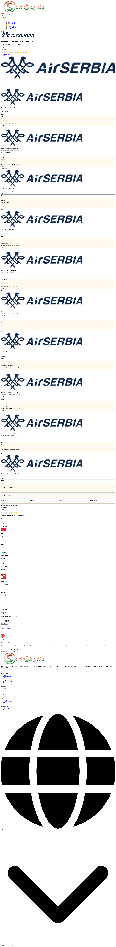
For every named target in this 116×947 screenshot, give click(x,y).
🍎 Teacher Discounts (10, 23)
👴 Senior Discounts (10, 25)
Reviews (5, 18)
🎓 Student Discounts (10, 22)
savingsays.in (7, 945)
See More (3, 613)
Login (3, 31)
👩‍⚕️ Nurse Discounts (10, 28)
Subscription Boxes (7, 19)
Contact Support (6, 628)
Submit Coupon (4, 623)
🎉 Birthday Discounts (11, 26)
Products (2, 54)
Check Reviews (7, 54)
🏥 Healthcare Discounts (11, 27)
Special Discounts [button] (7, 21)
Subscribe (15, 651)
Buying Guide (6, 17)
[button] (58, 829)
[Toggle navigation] (11, 15)
